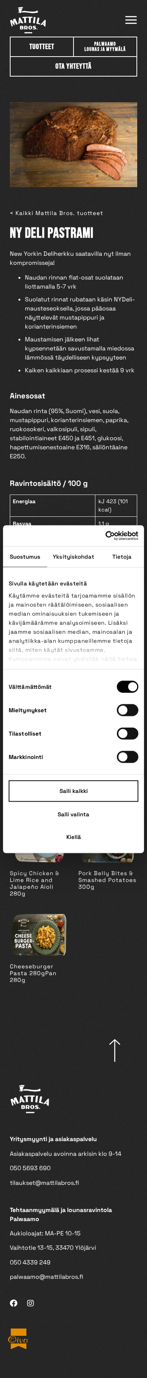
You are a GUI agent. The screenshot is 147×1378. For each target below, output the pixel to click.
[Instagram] (30, 1303)
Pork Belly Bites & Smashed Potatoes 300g (107, 880)
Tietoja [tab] (122, 556)
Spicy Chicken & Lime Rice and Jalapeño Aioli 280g (34, 883)
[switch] (127, 710)
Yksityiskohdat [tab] (73, 556)
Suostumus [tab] (25, 556)
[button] (131, 20)
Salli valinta (73, 814)
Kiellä (73, 836)
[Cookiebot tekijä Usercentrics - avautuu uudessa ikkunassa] (105, 536)
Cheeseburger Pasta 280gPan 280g (33, 973)
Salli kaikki (74, 790)
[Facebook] (13, 1303)
